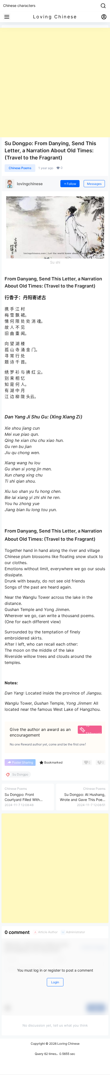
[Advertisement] (55, 82)
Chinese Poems (20, 168)
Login (55, 982)
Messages (94, 184)
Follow (71, 184)
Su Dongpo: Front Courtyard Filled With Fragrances (22, 799)
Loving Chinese (68, 1043)
